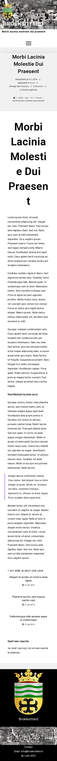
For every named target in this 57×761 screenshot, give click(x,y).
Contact (28, 747)
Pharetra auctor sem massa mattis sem (28, 598)
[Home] (14, 98)
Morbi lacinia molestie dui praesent (28, 101)
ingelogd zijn (24, 648)
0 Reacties (38, 86)
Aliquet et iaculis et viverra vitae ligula (28, 579)
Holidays (24, 86)
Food (32, 83)
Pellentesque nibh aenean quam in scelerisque (28, 618)
